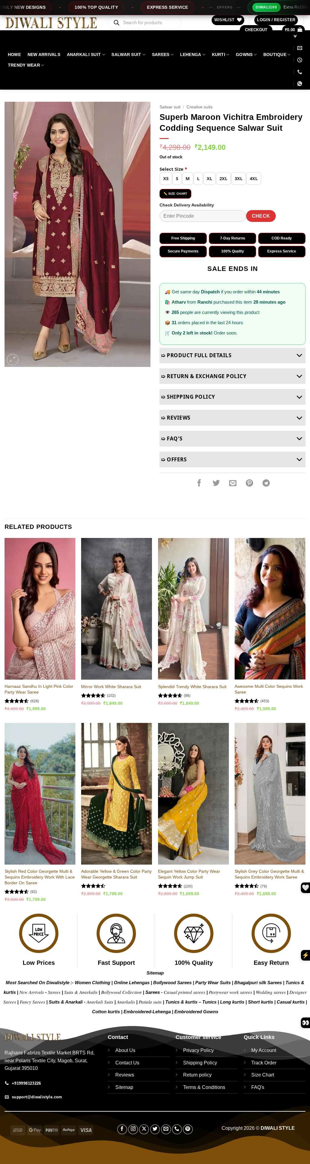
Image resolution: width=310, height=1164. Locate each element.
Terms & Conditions (204, 1087)
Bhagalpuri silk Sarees (258, 982)
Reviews (124, 1074)
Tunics (210, 1001)
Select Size (173, 169)
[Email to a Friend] (232, 483)
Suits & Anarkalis (80, 992)
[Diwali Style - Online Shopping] (51, 22)
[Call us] (177, 1129)
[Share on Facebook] (199, 483)
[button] (276, 20)
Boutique (274, 54)
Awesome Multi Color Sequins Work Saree (269, 689)
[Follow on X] (144, 1129)
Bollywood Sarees (172, 982)
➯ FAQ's (172, 438)
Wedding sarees (271, 992)
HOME (14, 54)
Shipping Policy (200, 1062)
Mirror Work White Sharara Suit (111, 686)
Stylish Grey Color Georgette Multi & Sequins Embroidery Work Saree (269, 874)
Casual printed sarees (184, 992)
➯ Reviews (175, 417)
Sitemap (155, 972)
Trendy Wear (24, 65)
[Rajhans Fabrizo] (296, 36)
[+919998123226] (299, 72)
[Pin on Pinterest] (249, 483)
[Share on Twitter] (216, 483)
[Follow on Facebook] (122, 1129)
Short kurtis (261, 1001)
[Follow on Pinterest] (188, 1129)
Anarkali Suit (84, 54)
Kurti (218, 54)
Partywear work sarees (230, 992)
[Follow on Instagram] (133, 1129)
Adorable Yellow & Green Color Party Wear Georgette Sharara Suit (116, 874)
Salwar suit (126, 54)
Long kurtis (233, 1001)
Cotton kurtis (106, 1011)
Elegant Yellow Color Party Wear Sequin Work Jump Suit (189, 874)
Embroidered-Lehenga (147, 1011)
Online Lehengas (132, 982)
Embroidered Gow (193, 1011)
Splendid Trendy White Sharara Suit (192, 686)
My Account (263, 1050)
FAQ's (257, 1087)
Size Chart (262, 1074)
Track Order (263, 1062)
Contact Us (127, 1062)
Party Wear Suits (213, 982)
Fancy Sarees (32, 1002)
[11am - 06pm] (299, 60)
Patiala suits (151, 1002)
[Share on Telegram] (266, 483)
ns (215, 1011)
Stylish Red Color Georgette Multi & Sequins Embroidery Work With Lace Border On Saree (40, 877)
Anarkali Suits (100, 1002)
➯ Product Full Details (196, 355)
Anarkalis (126, 1002)
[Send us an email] (166, 1129)
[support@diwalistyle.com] (299, 48)
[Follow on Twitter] (155, 1129)
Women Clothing (92, 982)
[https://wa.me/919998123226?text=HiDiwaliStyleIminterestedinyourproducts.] (300, 84)
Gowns (244, 54)
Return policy (197, 1074)
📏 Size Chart (175, 193)
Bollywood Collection (121, 992)
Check (261, 216)
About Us (125, 1050)
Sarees (161, 54)
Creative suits (199, 107)
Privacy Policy (198, 1050)
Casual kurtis (291, 1001)
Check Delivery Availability (187, 205)
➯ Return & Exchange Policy (203, 376)
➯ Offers (173, 459)
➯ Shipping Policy (188, 396)
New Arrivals (44, 54)
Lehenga (190, 54)
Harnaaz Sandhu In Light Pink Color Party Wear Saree (39, 689)
